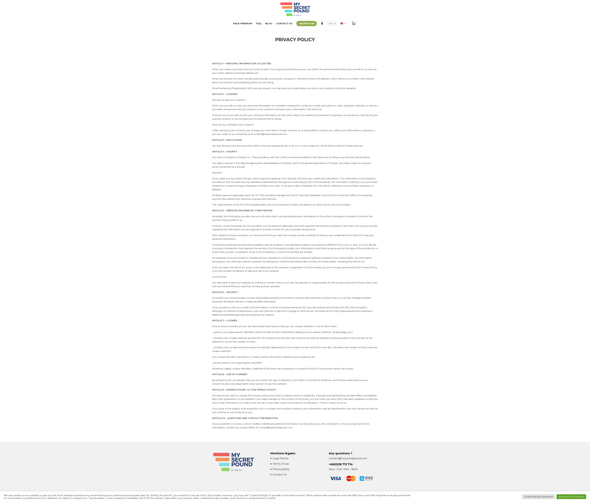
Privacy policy (281, 469)
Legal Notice (280, 458)
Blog (268, 23)
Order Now (307, 23)
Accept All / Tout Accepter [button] (571, 496)
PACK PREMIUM (242, 23)
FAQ (258, 23)
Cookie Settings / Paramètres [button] (538, 496)
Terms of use (281, 463)
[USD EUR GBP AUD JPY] (332, 27)
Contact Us (284, 23)
